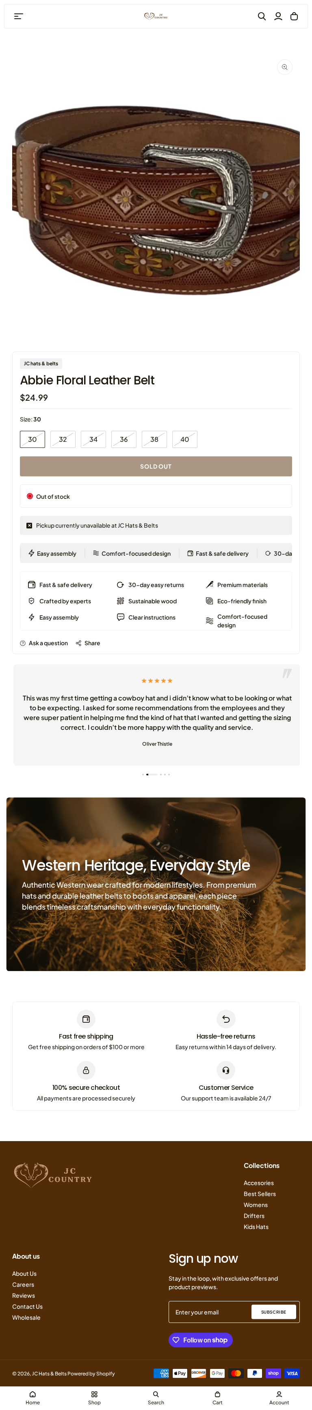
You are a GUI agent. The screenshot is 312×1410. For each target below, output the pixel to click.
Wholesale (26, 1317)
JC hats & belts (41, 363)
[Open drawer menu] (18, 16)
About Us (24, 1273)
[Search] (262, 16)
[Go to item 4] (165, 774)
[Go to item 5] (169, 774)
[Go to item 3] (161, 774)
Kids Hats (256, 1226)
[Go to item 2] (152, 774)
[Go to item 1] (143, 774)
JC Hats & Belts (49, 1374)
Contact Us (27, 1306)
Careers (23, 1284)
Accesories (259, 1182)
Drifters (254, 1215)
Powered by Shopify (91, 1374)
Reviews (23, 1295)
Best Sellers (260, 1193)
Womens (256, 1204)
